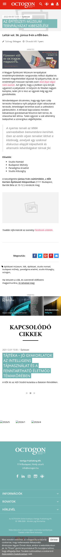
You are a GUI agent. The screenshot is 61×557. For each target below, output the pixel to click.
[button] (41, 4)
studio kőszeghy (46, 269)
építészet (32, 266)
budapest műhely (10, 269)
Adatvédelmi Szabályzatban (15, 553)
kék (24, 266)
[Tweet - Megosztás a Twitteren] (40, 256)
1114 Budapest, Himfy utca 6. (30, 464)
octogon (6, 272)
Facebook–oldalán (44, 230)
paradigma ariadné (29, 269)
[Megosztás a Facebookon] (35, 256)
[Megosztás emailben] (56, 256)
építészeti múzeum (13, 266)
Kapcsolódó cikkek (30, 331)
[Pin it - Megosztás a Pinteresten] (51, 256)
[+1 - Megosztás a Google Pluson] (45, 256)
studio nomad (43, 266)
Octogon (17, 41)
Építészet (26, 16)
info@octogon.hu (30, 468)
